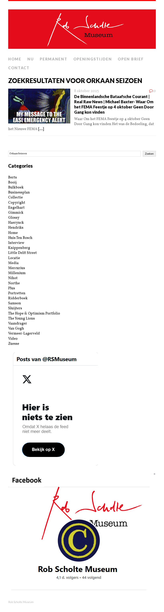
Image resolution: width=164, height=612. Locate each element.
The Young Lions (21, 318)
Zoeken (149, 153)
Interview (16, 242)
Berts (12, 177)
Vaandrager (17, 323)
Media (13, 263)
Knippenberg (19, 247)
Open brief (131, 59)
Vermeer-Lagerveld (24, 333)
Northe (14, 283)
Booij (12, 182)
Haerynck (16, 222)
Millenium (17, 273)
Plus (11, 288)
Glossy (13, 217)
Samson (14, 303)
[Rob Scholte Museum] (82, 28)
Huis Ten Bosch (20, 237)
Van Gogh (16, 328)
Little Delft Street (22, 252)
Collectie (15, 197)
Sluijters (15, 308)
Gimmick (15, 212)
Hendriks (15, 227)
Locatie (14, 258)
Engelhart (16, 207)
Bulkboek (16, 187)
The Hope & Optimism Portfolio (34, 313)
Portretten (16, 293)
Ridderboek (18, 298)
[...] (41, 129)
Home (14, 59)
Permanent (53, 59)
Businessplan (19, 192)
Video (13, 338)
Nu (30, 59)
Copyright (16, 202)
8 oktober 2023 (86, 91)
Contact (19, 68)
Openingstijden (92, 59)
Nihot (13, 278)
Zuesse (13, 343)
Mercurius (16, 268)
